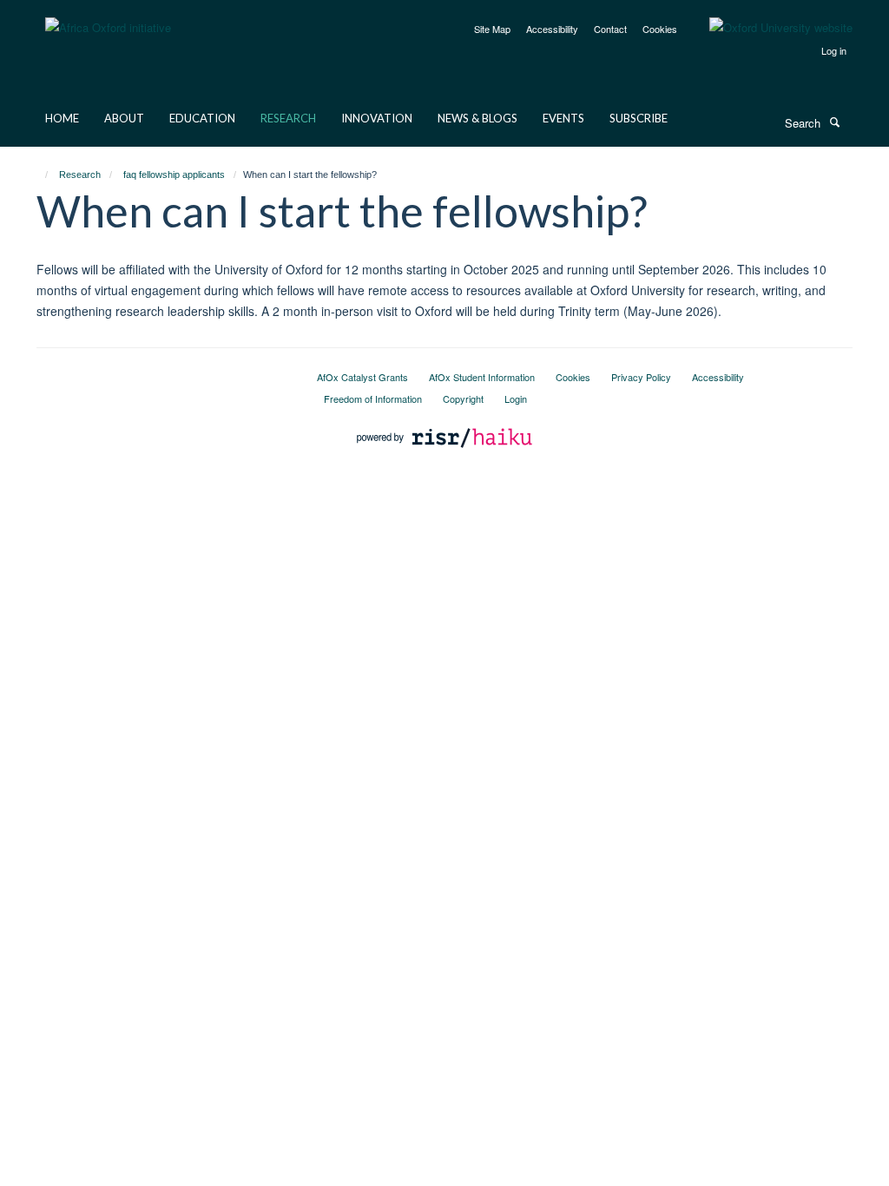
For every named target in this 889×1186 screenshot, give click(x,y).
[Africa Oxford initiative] (108, 17)
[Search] (834, 121)
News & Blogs (477, 118)
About (124, 118)
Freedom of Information (373, 398)
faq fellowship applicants (174, 174)
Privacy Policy (641, 377)
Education (202, 118)
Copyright (463, 398)
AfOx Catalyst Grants (362, 377)
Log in (833, 50)
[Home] (38, 174)
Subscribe (638, 118)
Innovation (376, 118)
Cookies (659, 29)
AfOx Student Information (482, 377)
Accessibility (552, 29)
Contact (610, 29)
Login (515, 398)
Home (62, 118)
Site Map (492, 29)
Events (563, 118)
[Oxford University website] (768, 27)
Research (288, 118)
